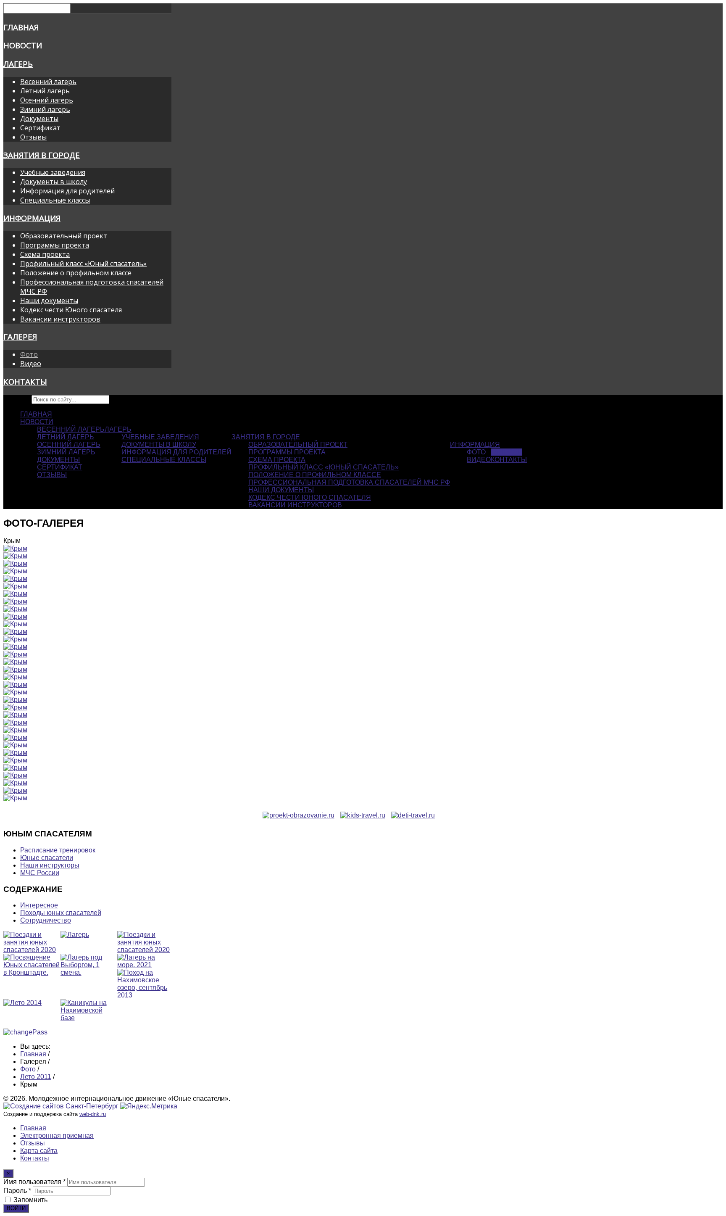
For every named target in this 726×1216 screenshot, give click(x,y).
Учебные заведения (52, 172)
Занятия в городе (41, 155)
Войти (16, 1208)
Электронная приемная (57, 1135)
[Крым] (15, 548)
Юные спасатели (46, 857)
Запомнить (30, 1199)
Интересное (39, 905)
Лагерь (18, 63)
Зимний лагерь (45, 109)
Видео (30, 363)
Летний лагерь (45, 90)
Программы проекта (54, 245)
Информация (31, 218)
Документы (39, 118)
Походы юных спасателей (60, 912)
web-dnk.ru (92, 1114)
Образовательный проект (63, 235)
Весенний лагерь (48, 81)
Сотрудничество (45, 920)
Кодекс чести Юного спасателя (71, 309)
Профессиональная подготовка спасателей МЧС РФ (349, 482)
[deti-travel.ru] (413, 815)
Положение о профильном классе (76, 272)
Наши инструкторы (49, 865)
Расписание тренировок (57, 850)
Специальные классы (55, 200)
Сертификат (40, 127)
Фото (29, 354)
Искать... (16, 399)
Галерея (20, 336)
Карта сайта (39, 1150)
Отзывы (33, 137)
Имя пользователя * (34, 1181)
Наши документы (49, 300)
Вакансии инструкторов (60, 319)
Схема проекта (45, 254)
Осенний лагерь (46, 100)
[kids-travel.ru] (362, 815)
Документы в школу (53, 181)
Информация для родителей (67, 190)
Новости (22, 45)
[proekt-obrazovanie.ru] (298, 815)
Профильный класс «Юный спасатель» (83, 263)
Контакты (25, 381)
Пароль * (17, 1190)
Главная (21, 27)
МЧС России (39, 872)
